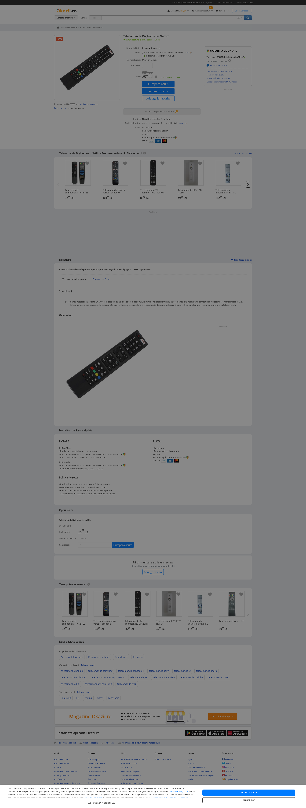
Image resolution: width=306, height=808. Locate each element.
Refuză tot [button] (249, 800)
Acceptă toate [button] (249, 792)
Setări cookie (159, 797)
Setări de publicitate (93, 797)
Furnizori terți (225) (179, 791)
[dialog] (153, 796)
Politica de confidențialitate (179, 797)
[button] (102, 801)
